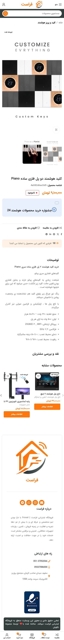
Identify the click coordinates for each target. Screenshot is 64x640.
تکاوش (56, 627)
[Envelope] (41, 502)
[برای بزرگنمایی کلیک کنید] (56, 130)
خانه (61, 22)
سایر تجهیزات (24, 405)
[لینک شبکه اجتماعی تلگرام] (47, 234)
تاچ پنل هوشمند (53, 397)
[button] (59, 82)
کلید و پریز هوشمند (46, 22)
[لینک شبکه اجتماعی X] (58, 234)
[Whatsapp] (29, 502)
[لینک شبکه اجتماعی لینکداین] (50, 234)
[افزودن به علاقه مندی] (38, 376)
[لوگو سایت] (39, 4)
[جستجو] (5, 13)
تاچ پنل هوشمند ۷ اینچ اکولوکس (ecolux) (50, 395)
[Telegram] (22, 502)
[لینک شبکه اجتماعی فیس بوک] (61, 234)
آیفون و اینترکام (40, 397)
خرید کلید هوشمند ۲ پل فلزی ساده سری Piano (37, 267)
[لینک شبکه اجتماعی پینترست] (54, 234)
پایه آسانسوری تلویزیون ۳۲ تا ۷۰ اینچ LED (17, 403)
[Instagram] (35, 502)
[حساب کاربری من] (4, 4)
